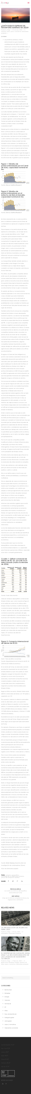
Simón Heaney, (10, 863)
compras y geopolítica (12, 875)
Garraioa (3, 31)
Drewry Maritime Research (14, 185)
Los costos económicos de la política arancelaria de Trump (15, 891)
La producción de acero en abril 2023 (14, 928)
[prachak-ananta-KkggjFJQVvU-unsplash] (15, 918)
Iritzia (8, 31)
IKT (26, 962)
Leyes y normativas (15, 31)
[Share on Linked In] (22, 881)
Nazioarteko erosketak (15, 933)
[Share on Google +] (17, 881)
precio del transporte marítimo (10, 877)
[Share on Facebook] (8, 881)
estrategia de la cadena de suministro (12, 876)
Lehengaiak (4, 933)
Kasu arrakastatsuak (11, 1014)
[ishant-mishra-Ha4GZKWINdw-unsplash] (15, 944)
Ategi (8, 29)
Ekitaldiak (11, 962)
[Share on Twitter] (13, 881)
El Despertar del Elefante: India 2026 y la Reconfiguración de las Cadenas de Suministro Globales (15, 956)
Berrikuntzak (4, 962)
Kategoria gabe (9, 1017)
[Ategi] (5, 3)
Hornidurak (8, 1003)
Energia (17, 962)
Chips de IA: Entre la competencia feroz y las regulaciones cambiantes (15, 898)
